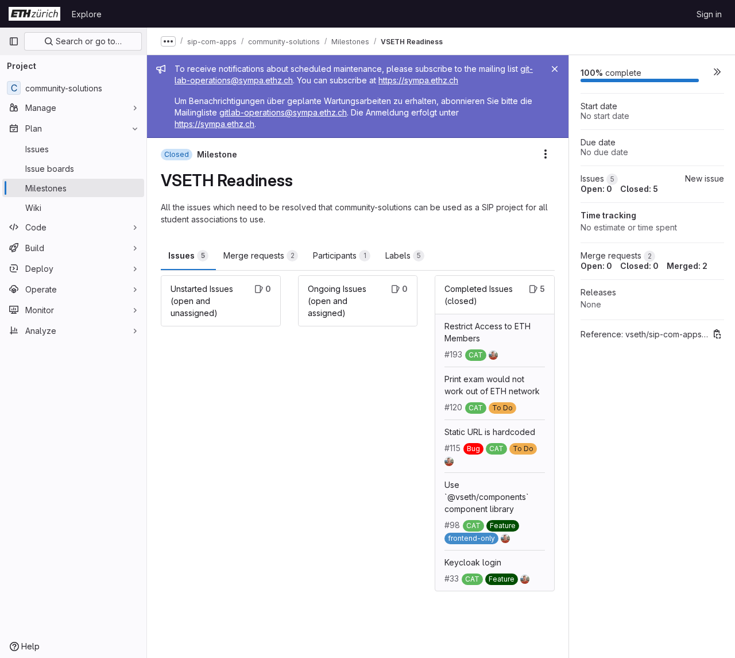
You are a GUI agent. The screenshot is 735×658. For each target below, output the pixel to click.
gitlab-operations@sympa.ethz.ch (283, 112)
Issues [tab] (186, 255)
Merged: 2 (687, 266)
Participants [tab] (339, 255)
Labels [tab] (403, 255)
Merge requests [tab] (259, 255)
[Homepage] (34, 14)
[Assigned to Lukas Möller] (495, 354)
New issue (704, 178)
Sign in (709, 14)
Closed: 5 (639, 189)
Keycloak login (472, 562)
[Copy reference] (717, 334)
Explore (87, 14)
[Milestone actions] (545, 154)
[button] (717, 71)
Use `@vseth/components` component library (486, 497)
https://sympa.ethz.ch (418, 80)
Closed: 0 (639, 266)
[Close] (555, 69)
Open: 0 (596, 189)
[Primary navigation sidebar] (14, 41)
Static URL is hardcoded (489, 432)
